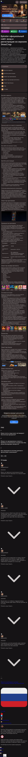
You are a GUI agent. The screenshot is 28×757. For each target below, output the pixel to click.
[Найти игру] (2, 25)
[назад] (2, 456)
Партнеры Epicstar (19, 683)
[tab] (4, 21)
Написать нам (4, 682)
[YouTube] (14, 714)
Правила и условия (13, 682)
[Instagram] (14, 717)
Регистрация (23, 2)
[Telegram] (14, 715)
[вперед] (5, 456)
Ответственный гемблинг (7, 683)
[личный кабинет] (17, 2)
